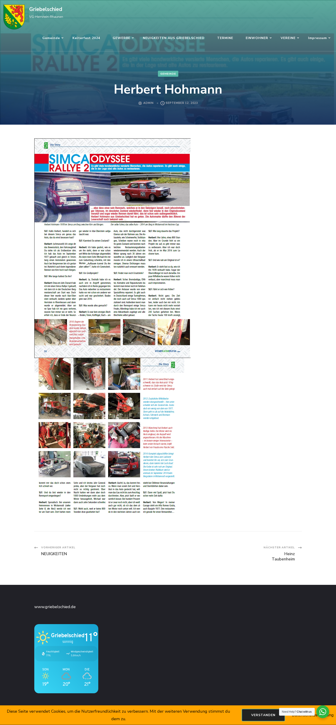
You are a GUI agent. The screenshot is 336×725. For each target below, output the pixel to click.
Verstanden (263, 715)
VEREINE (288, 38)
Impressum (317, 38)
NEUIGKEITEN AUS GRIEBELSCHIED (174, 38)
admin (148, 103)
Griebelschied (45, 9)
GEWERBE (121, 38)
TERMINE (225, 38)
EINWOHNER (257, 38)
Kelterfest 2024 (86, 38)
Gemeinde (51, 38)
